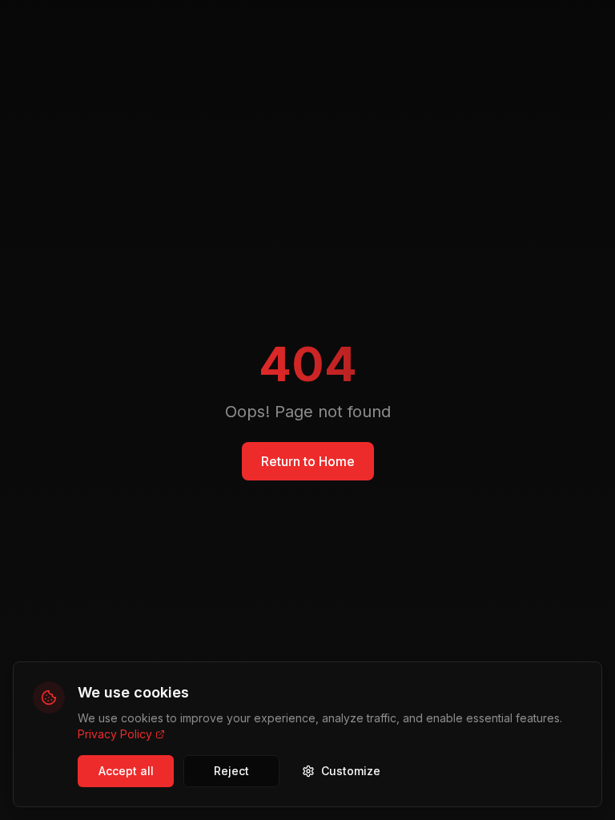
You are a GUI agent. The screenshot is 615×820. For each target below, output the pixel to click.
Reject (231, 771)
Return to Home (308, 461)
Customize (350, 771)
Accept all (126, 771)
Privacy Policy (115, 734)
